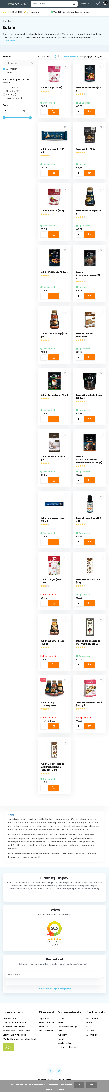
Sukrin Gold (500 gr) (87, 149)
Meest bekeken (70, 56)
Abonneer (54, 982)
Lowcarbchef (92, 1018)
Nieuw (60, 1022)
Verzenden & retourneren (14, 1022)
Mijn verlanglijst (46, 1030)
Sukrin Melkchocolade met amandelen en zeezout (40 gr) (52, 766)
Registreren (44, 1018)
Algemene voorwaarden (14, 1026)
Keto (60, 1030)
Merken (8, 21)
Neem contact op (54, 895)
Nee (91, 1085)
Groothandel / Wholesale (14, 1035)
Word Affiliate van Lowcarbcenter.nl (19, 1039)
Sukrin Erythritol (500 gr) (53, 210)
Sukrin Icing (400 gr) (51, 87)
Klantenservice (9, 1018)
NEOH (88, 1026)
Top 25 (61, 1018)
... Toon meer (9, 40)
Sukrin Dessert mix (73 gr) (54, 395)
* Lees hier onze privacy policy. (54, 988)
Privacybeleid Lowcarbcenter (16, 1030)
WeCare (90, 1030)
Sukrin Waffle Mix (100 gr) (54, 272)
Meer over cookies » (55, 1089)
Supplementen (65, 1043)
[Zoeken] (74, 4)
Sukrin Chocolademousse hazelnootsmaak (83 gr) (89, 459)
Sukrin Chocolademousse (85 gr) (88, 275)
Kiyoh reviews (33, 12)
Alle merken (11, 69)
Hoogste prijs (100, 56)
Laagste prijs (86, 56)
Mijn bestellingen (46, 1022)
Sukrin (9, 72)
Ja (79, 1085)
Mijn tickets (44, 1026)
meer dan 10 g (14, 98)
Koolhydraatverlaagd (67, 1026)
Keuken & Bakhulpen (67, 1047)
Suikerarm (62, 1035)
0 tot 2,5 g (12, 87)
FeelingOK (91, 1022)
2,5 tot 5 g (12, 91)
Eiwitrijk (61, 1039)
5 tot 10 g (12, 94)
